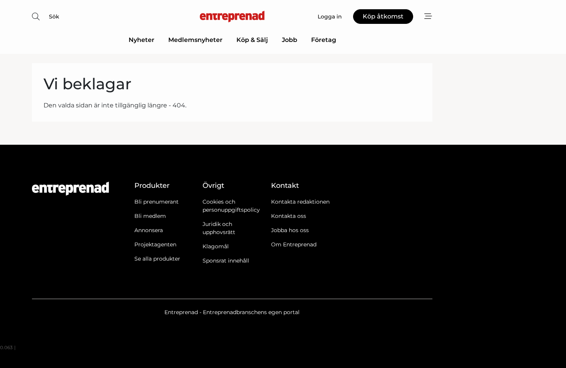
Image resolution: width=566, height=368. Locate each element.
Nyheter (141, 39)
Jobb (289, 39)
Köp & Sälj (252, 39)
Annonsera (148, 230)
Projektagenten (155, 244)
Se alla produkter (157, 258)
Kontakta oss (288, 215)
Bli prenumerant (156, 201)
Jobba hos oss (290, 230)
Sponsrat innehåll (226, 260)
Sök (54, 16)
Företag (323, 39)
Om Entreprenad (293, 244)
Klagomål (216, 246)
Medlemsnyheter (195, 39)
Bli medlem (150, 215)
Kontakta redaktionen (300, 201)
